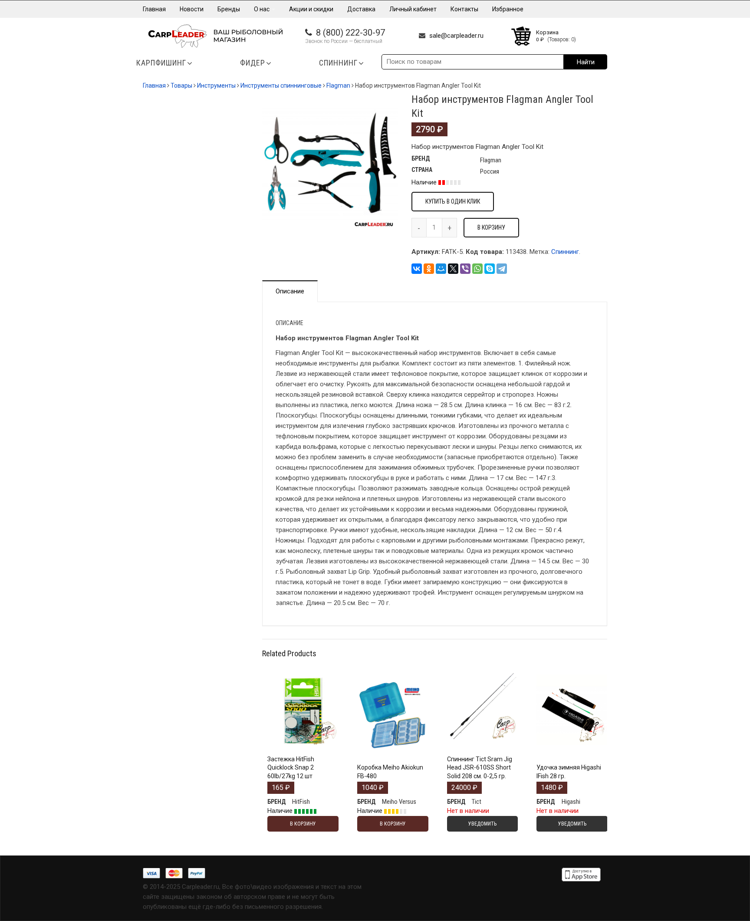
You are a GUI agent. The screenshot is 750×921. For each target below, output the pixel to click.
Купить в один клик (452, 201)
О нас (262, 9)
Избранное (507, 9)
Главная (154, 9)
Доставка (361, 9)
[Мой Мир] (441, 268)
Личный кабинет (413, 9)
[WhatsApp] (477, 268)
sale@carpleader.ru (456, 35)
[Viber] (465, 268)
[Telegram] (502, 268)
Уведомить (482, 750)
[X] (453, 268)
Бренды (228, 9)
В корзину (491, 227)
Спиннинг (565, 252)
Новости (192, 9)
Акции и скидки (311, 9)
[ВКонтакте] (416, 268)
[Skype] (489, 268)
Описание (290, 291)
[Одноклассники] (429, 268)
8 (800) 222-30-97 (350, 32)
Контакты (464, 9)
